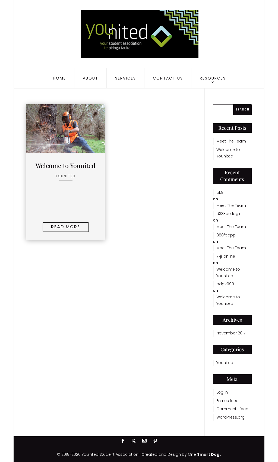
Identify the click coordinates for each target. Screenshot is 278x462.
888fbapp (226, 235)
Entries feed (227, 400)
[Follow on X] (133, 440)
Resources (213, 78)
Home (59, 78)
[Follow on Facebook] (122, 440)
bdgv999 (225, 284)
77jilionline (225, 256)
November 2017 (230, 333)
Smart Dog (208, 454)
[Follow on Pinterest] (155, 440)
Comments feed (232, 409)
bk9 (219, 192)
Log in (222, 392)
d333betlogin (229, 213)
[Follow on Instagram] (144, 440)
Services (125, 78)
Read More (65, 227)
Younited (65, 176)
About (90, 78)
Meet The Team (231, 141)
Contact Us (168, 78)
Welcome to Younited (66, 165)
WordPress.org (230, 417)
